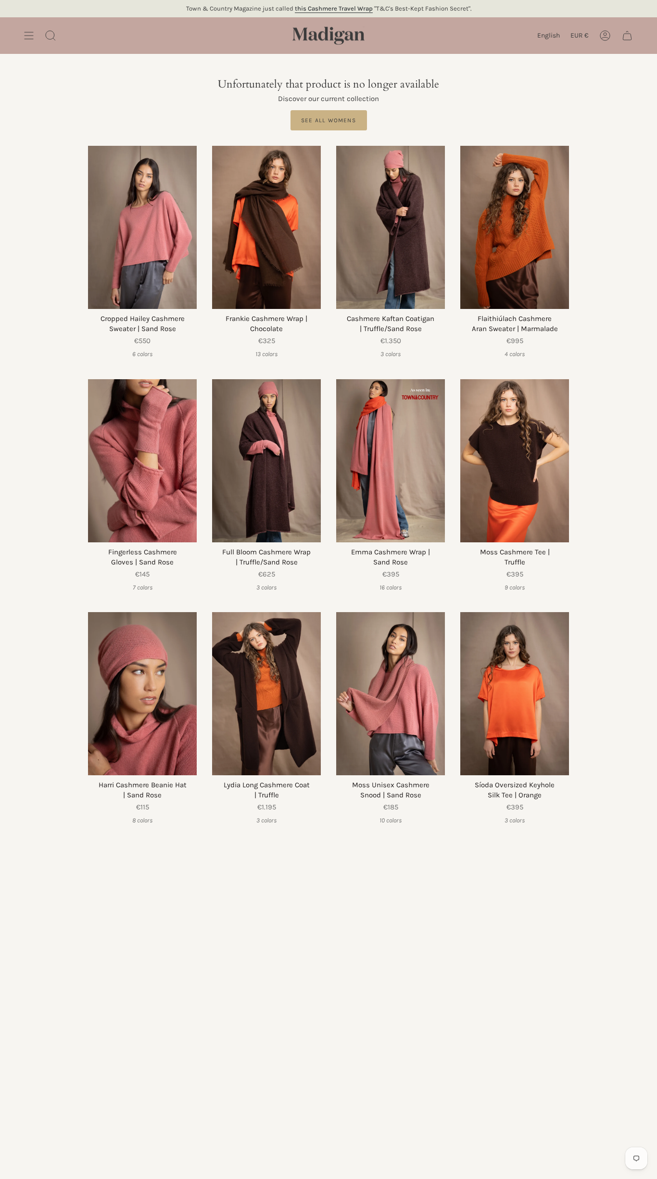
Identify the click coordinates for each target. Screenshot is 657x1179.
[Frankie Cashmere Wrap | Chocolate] (266, 227)
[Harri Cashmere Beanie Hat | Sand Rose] (142, 693)
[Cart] (627, 36)
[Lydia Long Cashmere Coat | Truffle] (266, 693)
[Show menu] (28, 36)
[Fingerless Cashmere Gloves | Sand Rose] (142, 460)
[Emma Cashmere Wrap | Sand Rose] (390, 460)
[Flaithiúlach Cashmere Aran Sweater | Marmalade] (514, 227)
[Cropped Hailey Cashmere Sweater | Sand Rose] (142, 227)
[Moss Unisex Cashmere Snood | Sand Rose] (390, 693)
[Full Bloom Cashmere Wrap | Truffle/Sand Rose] (266, 460)
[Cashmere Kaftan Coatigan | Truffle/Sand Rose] (390, 227)
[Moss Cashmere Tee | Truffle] (514, 460)
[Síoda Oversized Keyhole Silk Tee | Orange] (514, 693)
